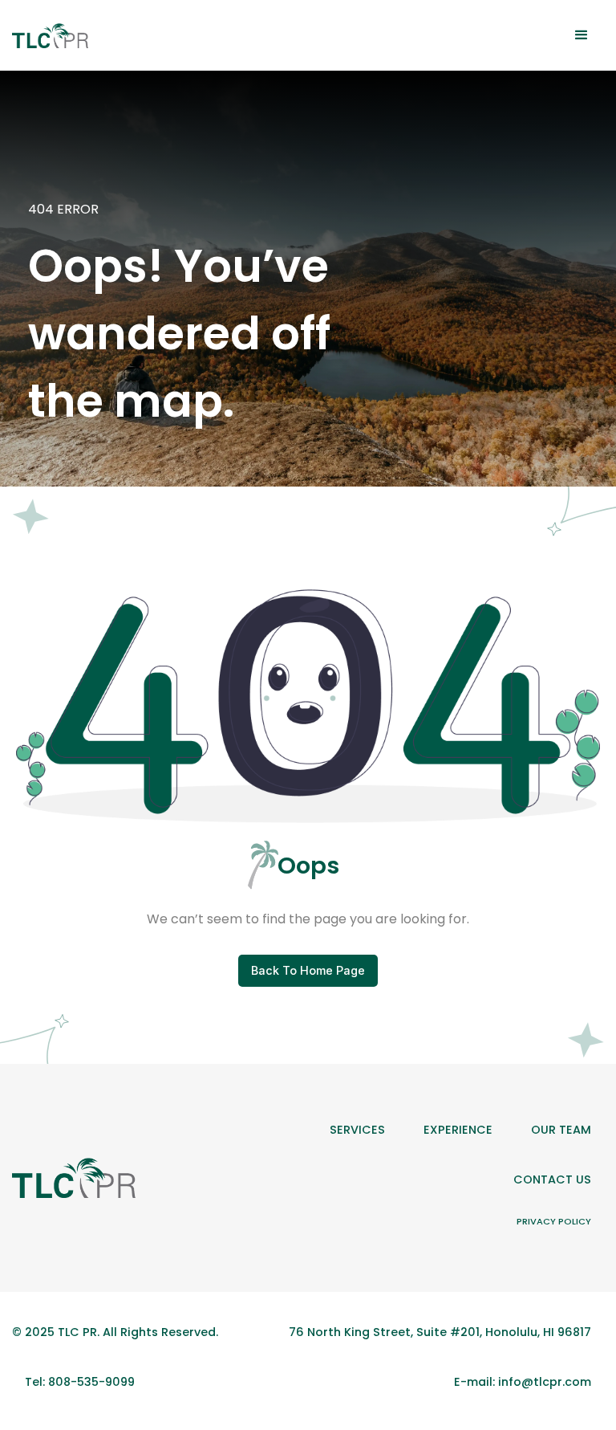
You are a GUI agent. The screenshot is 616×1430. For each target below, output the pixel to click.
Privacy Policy (554, 1221)
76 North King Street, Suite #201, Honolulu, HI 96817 (440, 1332)
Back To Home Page (308, 970)
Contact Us (552, 1179)
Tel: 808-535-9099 (80, 1382)
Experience (458, 1130)
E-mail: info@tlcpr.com (522, 1382)
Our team (561, 1130)
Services (357, 1130)
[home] (50, 35)
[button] (581, 35)
